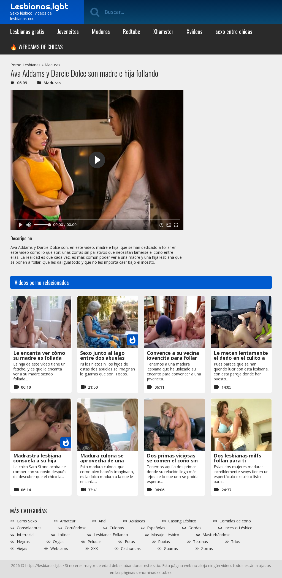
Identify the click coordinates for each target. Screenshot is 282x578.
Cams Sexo (27, 521)
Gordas (194, 528)
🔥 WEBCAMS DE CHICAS (36, 47)
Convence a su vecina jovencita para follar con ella (173, 358)
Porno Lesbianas (25, 64)
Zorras (207, 548)
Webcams (59, 548)
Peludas (95, 541)
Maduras (101, 31)
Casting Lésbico (182, 521)
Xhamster (163, 31)
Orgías (58, 541)
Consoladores (29, 528)
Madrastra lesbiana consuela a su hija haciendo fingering (37, 460)
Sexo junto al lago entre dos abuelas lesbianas (102, 358)
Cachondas (131, 548)
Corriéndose (75, 528)
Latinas (64, 535)
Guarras (171, 548)
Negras (23, 541)
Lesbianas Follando (111, 535)
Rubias (164, 541)
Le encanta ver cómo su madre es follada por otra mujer (39, 358)
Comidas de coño (235, 521)
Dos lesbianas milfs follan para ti (237, 458)
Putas (130, 541)
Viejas (22, 548)
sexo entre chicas (234, 31)
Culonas (117, 528)
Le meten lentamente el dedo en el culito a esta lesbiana (241, 358)
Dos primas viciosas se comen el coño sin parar (172, 460)
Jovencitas (68, 31)
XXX (94, 548)
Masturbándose (216, 535)
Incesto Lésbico (238, 528)
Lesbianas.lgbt (39, 6)
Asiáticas (137, 521)
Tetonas (200, 541)
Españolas (156, 528)
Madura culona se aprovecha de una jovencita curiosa (102, 460)
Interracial (25, 535)
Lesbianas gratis (27, 31)
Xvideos (194, 31)
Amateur (67, 521)
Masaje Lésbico (165, 535)
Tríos (235, 541)
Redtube (131, 31)
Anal (102, 521)
